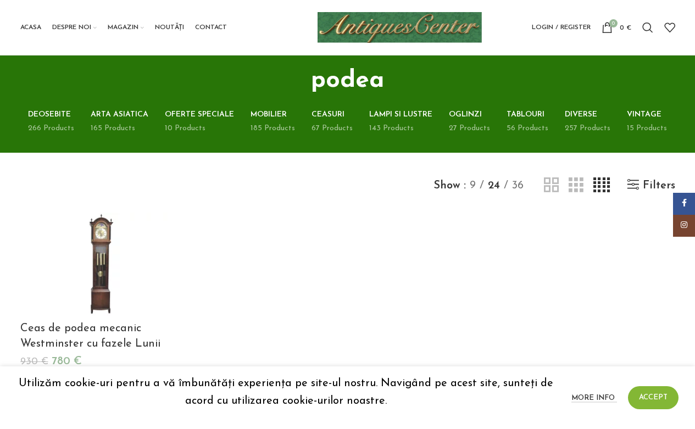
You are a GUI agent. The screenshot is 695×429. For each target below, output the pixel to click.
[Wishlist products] (670, 27)
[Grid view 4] (601, 185)
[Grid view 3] (576, 185)
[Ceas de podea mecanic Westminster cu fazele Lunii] (98, 264)
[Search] (648, 27)
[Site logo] (400, 26)
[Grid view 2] (551, 185)
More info (594, 398)
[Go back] (297, 81)
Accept (653, 397)
